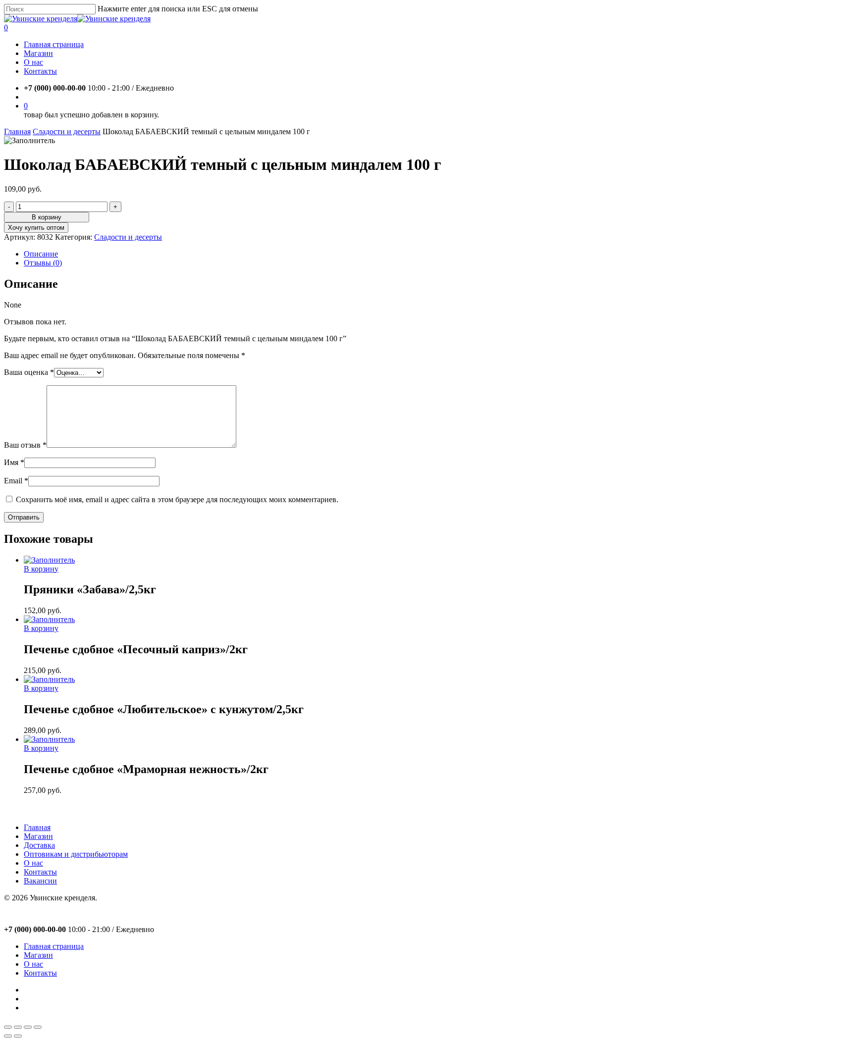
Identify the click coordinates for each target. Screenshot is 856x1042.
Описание (41, 254)
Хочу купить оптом (36, 227)
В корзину (46, 217)
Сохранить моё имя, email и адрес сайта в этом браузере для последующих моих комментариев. (177, 499)
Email (16, 480)
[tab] (438, 254)
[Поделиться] (18, 1027)
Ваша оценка (29, 372)
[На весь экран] (28, 1027)
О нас (33, 863)
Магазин (38, 836)
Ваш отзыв (25, 445)
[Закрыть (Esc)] (8, 1027)
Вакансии (40, 881)
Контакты (40, 872)
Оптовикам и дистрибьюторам (76, 854)
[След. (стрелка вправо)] (18, 1036)
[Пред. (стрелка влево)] (8, 1036)
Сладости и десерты (67, 131)
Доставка (39, 845)
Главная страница (54, 946)
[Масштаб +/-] (38, 1027)
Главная (17, 131)
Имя (14, 462)
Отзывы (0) (43, 263)
